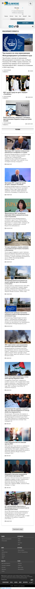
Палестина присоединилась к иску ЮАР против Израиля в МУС (16, 377)
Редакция (4, 579)
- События (19, 565)
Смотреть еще (17, 529)
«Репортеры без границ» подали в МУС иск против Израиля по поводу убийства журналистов (17, 410)
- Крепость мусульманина (6, 538)
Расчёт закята (25, 23)
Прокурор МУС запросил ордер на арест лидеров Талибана (15, 183)
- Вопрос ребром (21, 550)
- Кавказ (19, 538)
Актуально (20, 547)
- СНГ (19, 544)
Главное (3, 536)
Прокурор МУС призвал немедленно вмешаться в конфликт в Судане (17, 151)
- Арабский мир (4, 552)
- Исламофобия (20, 569)
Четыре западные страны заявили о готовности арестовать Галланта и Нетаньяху (16, 248)
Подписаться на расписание (17, 19)
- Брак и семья (20, 567)
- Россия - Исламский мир (23, 552)
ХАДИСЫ (15, 582)
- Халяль (2, 571)
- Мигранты (3, 569)
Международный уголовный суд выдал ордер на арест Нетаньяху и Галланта (16, 282)
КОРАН (11, 582)
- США (2, 557)
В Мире (2, 547)
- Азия (2, 550)
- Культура (20, 563)
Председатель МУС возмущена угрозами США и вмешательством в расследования (16, 215)
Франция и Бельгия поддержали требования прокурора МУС (16, 475)
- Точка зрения (4, 540)
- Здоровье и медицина (5, 565)
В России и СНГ (20, 536)
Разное (19, 561)
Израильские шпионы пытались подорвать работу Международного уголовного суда (17, 314)
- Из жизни (3, 567)
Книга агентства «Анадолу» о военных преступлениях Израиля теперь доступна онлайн (17, 119)
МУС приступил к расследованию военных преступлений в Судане (16, 345)
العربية (31, 582)
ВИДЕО (20, 582)
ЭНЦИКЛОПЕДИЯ (5, 582)
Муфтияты (25, 582)
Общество (3, 561)
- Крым (19, 540)
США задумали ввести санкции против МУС (15, 443)
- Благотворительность (5, 563)
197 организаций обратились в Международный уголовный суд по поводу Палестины (17, 507)
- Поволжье (20, 542)
